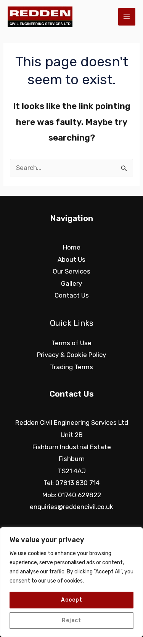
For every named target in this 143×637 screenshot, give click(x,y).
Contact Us (72, 295)
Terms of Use (71, 343)
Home (71, 247)
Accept (71, 600)
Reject (71, 620)
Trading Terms (71, 367)
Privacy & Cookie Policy (71, 355)
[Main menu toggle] (127, 17)
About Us (71, 259)
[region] (71, 582)
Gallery (71, 283)
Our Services (71, 271)
